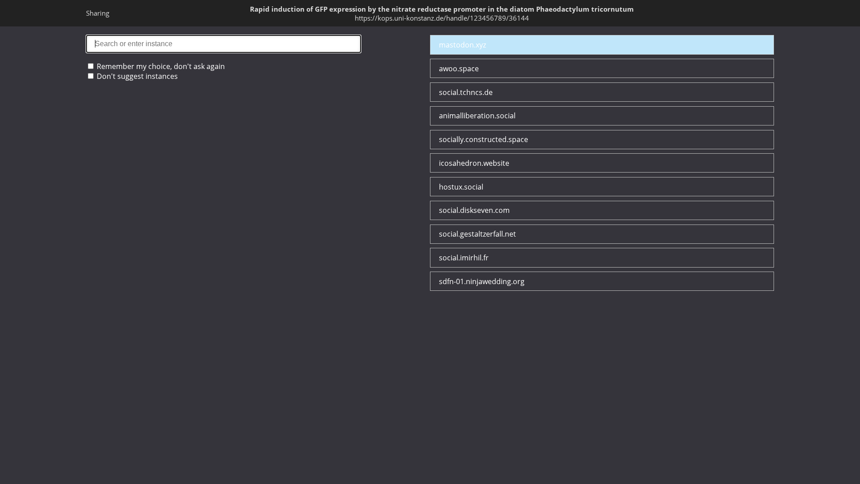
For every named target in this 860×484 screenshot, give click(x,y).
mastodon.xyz (462, 45)
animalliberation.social (477, 116)
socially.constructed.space (483, 139)
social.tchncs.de (466, 92)
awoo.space (459, 68)
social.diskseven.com (474, 210)
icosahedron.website (474, 163)
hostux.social (461, 187)
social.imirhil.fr (464, 258)
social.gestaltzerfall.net (477, 234)
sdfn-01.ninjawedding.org (482, 281)
